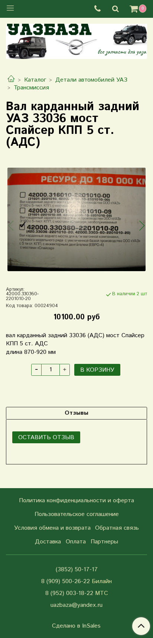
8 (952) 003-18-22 (69, 593)
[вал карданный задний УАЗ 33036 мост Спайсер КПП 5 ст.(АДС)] (76, 219)
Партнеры (104, 541)
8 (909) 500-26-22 (65, 581)
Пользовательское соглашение (77, 514)
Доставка (48, 541)
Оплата (76, 541)
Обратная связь (117, 528)
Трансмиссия (31, 87)
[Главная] (11, 80)
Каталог (35, 80)
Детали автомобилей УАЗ (91, 80)
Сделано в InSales (76, 626)
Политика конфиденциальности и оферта (76, 500)
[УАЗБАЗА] (76, 40)
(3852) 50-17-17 (77, 569)
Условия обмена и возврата (52, 528)
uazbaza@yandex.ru (76, 605)
